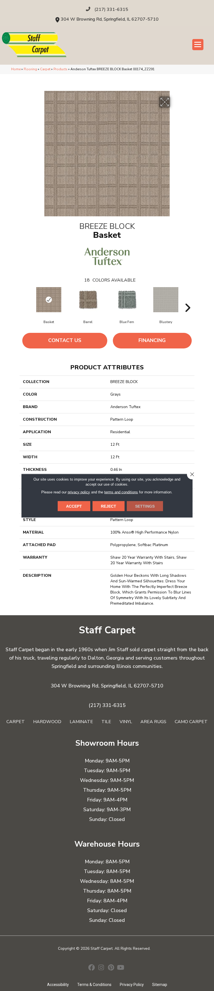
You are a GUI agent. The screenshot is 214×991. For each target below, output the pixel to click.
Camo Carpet (191, 722)
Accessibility (58, 984)
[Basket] (48, 300)
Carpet (45, 69)
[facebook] (91, 968)
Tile (106, 722)
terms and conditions (121, 492)
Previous (26, 299)
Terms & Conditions (94, 984)
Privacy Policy (132, 984)
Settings (145, 506)
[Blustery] (165, 300)
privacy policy (79, 492)
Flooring (30, 69)
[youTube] (121, 968)
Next (187, 299)
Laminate (81, 722)
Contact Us (64, 340)
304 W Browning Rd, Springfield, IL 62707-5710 (110, 19)
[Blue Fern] (126, 300)
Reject (108, 506)
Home (16, 69)
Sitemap (159, 984)
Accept (74, 506)
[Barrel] (87, 300)
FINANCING (152, 340)
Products (60, 69)
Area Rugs (153, 722)
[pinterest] (111, 968)
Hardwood (47, 722)
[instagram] (101, 968)
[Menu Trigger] (197, 44)
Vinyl (126, 722)
